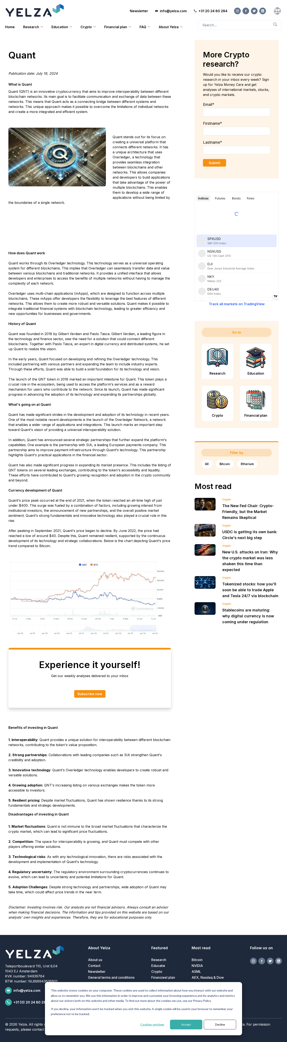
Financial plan (115, 27)
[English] (277, 11)
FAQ (143, 27)
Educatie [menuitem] (158, 966)
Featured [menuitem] (159, 948)
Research (31, 27)
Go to (236, 332)
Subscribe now (90, 694)
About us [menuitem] (95, 960)
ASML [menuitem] (196, 971)
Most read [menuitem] (201, 948)
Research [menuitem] (158, 960)
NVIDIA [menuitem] (197, 966)
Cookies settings (152, 1024)
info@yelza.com (26, 990)
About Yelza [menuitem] (99, 948)
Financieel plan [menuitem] (163, 977)
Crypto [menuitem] (156, 971)
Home (10, 27)
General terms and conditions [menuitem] (111, 977)
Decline (220, 1024)
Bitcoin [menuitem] (197, 960)
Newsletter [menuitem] (96, 971)
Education (59, 27)
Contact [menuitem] (94, 966)
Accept (186, 1024)
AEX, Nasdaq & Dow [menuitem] (208, 977)
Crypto (86, 27)
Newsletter (139, 11)
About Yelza (169, 27)
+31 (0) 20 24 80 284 (30, 1002)
